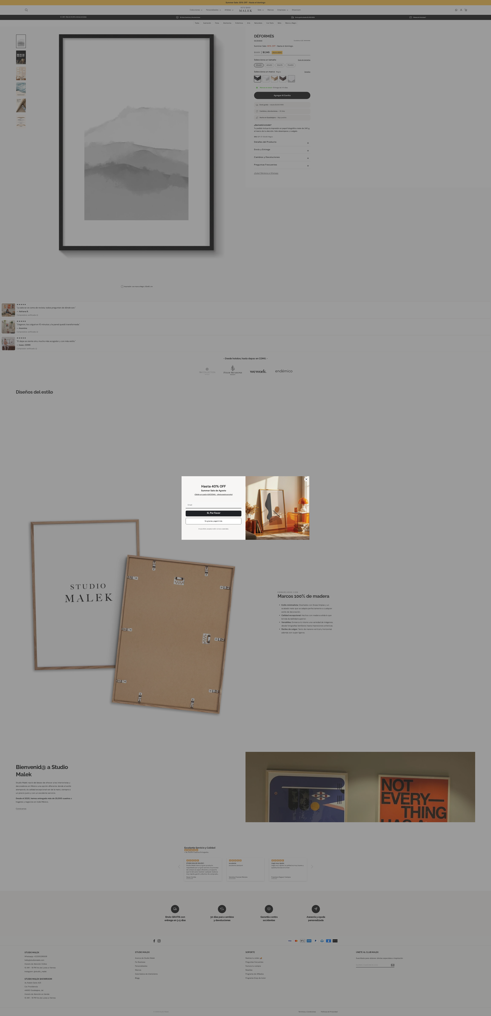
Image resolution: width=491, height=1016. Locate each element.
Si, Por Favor (213, 512)
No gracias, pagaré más (213, 521)
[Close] (306, 479)
